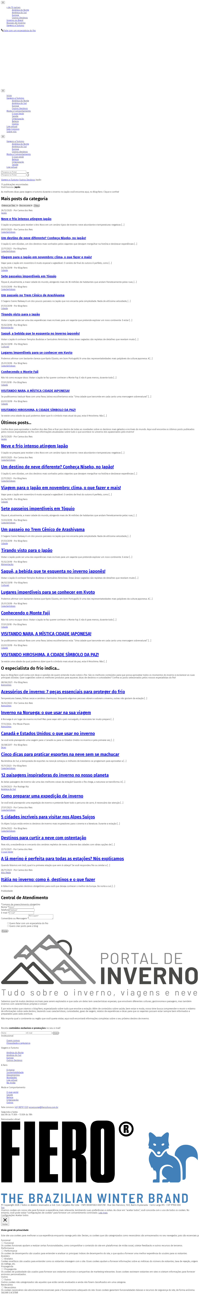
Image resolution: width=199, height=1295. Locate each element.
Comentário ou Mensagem (15, 918)
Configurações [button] (8, 1215)
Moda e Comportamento (18, 111)
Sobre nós (11, 131)
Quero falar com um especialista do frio (28, 923)
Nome (5, 907)
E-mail (5, 912)
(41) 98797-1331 (21, 1107)
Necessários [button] (7, 1284)
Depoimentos (13, 1075)
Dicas (3, 747)
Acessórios (6, 685)
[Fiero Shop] (99, 1202)
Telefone (5, 910)
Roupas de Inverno (15, 23)
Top (2, 1207)
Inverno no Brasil (14, 20)
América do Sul (19, 12)
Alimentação (7, 327)
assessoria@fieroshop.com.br (43, 1107)
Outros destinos (20, 151)
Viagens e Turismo (15, 25)
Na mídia (10, 1082)
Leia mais (103, 1212)
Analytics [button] (5, 1256)
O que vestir (18, 157)
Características (8, 232)
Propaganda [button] (7, 1266)
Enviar (4, 931)
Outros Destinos (20, 17)
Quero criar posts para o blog (23, 926)
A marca (10, 1070)
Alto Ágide (6, 872)
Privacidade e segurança (18, 1043)
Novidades (11, 1077)
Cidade (4, 270)
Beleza (15, 121)
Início (9, 95)
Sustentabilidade (15, 1072)
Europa (15, 15)
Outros (15, 124)
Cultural (5, 346)
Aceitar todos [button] (22, 1215)
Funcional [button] (6, 1240)
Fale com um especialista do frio (20, 30)
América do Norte (20, 10)
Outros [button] (4, 1277)
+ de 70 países (13, 7)
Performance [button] (7, 1248)
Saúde (15, 116)
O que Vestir (18, 113)
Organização (18, 118)
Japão (4, 213)
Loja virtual (11, 126)
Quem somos (13, 1040)
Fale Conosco (12, 129)
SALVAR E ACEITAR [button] (9, 1292)
